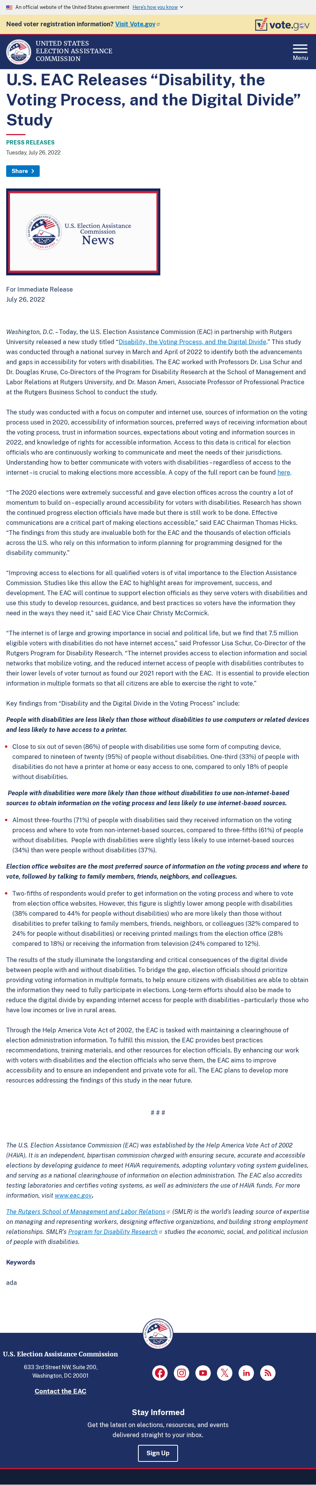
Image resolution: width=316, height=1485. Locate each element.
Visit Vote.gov (135, 24)
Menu (300, 56)
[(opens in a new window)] (160, 1373)
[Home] (18, 62)
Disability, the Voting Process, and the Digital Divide (192, 342)
